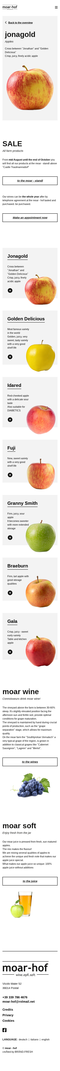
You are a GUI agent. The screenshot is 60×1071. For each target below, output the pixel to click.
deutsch (23, 1039)
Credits (7, 1009)
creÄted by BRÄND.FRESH (17, 1052)
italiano (34, 1039)
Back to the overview (20, 22)
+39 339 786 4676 (14, 997)
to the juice (30, 881)
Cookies (8, 1020)
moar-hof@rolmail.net (18, 1001)
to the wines (30, 761)
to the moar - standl (30, 180)
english (46, 1039)
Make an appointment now (30, 217)
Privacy (7, 1015)
